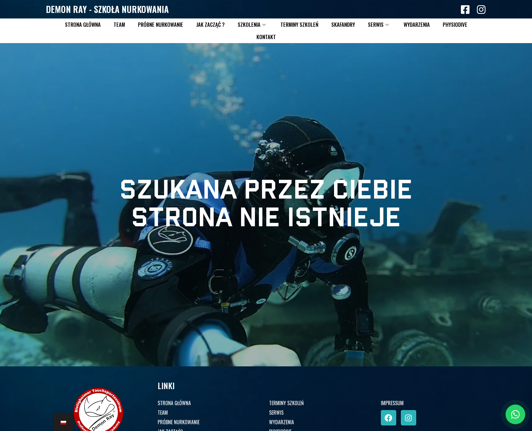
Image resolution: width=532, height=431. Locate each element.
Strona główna (83, 24)
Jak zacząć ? (210, 24)
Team (119, 24)
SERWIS (276, 412)
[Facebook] (388, 417)
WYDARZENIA (281, 422)
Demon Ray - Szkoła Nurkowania (107, 9)
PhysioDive (455, 24)
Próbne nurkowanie (160, 24)
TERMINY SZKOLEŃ (286, 403)
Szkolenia (249, 24)
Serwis (376, 24)
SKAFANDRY (343, 24)
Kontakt (266, 37)
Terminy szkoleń (299, 24)
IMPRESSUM (392, 403)
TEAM (163, 412)
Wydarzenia (417, 24)
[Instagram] (408, 417)
